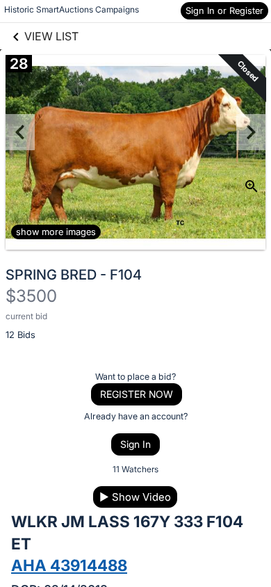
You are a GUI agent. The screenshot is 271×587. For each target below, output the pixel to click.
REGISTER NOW (136, 394)
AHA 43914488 (69, 565)
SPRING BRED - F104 (74, 274)
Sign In (135, 444)
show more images (56, 231)
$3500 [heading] (31, 296)
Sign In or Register (224, 10)
